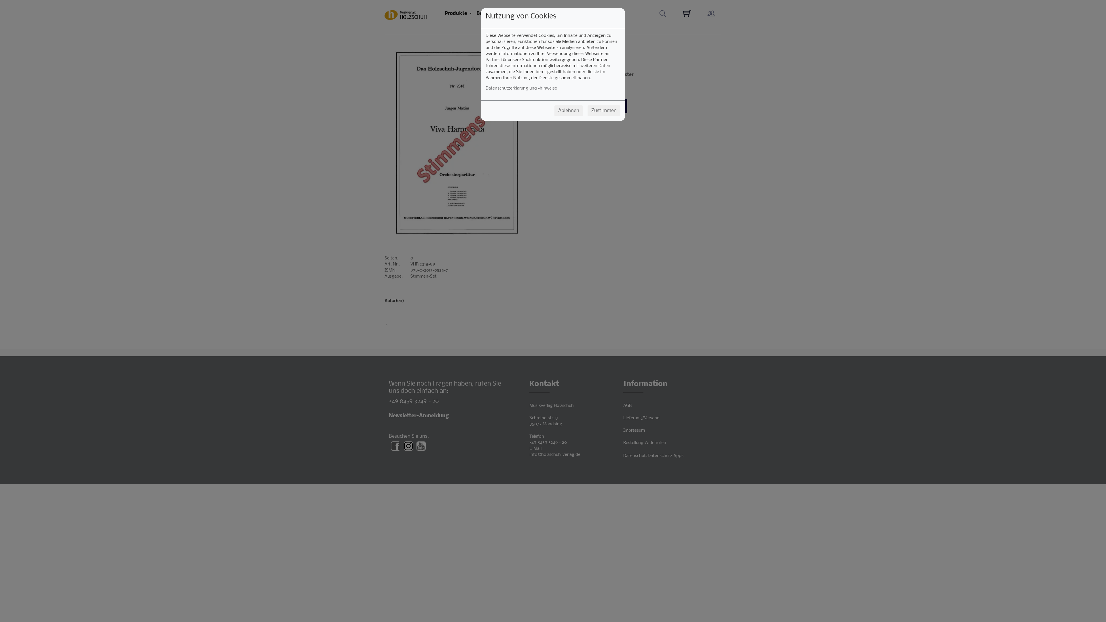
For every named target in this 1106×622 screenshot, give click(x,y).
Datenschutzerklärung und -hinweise (521, 88)
